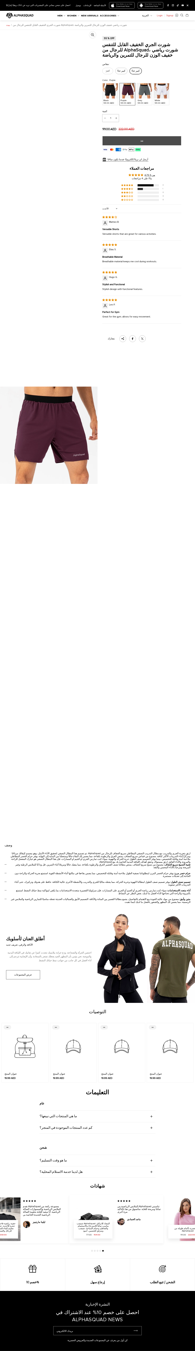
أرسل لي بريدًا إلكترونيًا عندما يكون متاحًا (128, 159)
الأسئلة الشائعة (100, 5)
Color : (108, 80)
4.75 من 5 (149, 175)
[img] (109, 217)
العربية (145, 15)
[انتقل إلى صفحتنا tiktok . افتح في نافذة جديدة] (177, 5)
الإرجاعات (87, 5)
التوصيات (97, 1012)
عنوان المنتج (11, 1073)
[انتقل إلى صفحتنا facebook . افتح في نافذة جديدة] (168, 5)
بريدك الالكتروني (65, 1331)
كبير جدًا (121, 70)
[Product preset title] (25, 1046)
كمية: (105, 111)
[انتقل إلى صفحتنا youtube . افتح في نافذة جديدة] (182, 5)
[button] (127, 185)
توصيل (78, 5)
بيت (8, 25)
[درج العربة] (187, 15)
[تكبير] (92, 34)
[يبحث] (182, 15)
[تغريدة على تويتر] (142, 338)
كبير (108, 70)
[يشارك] (122, 338)
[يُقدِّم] (137, 1331)
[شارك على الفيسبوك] (132, 338)
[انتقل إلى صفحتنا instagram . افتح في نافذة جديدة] (173, 5)
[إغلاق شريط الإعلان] (187, 5)
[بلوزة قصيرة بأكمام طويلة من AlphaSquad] (169, 1219)
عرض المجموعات (23, 974)
